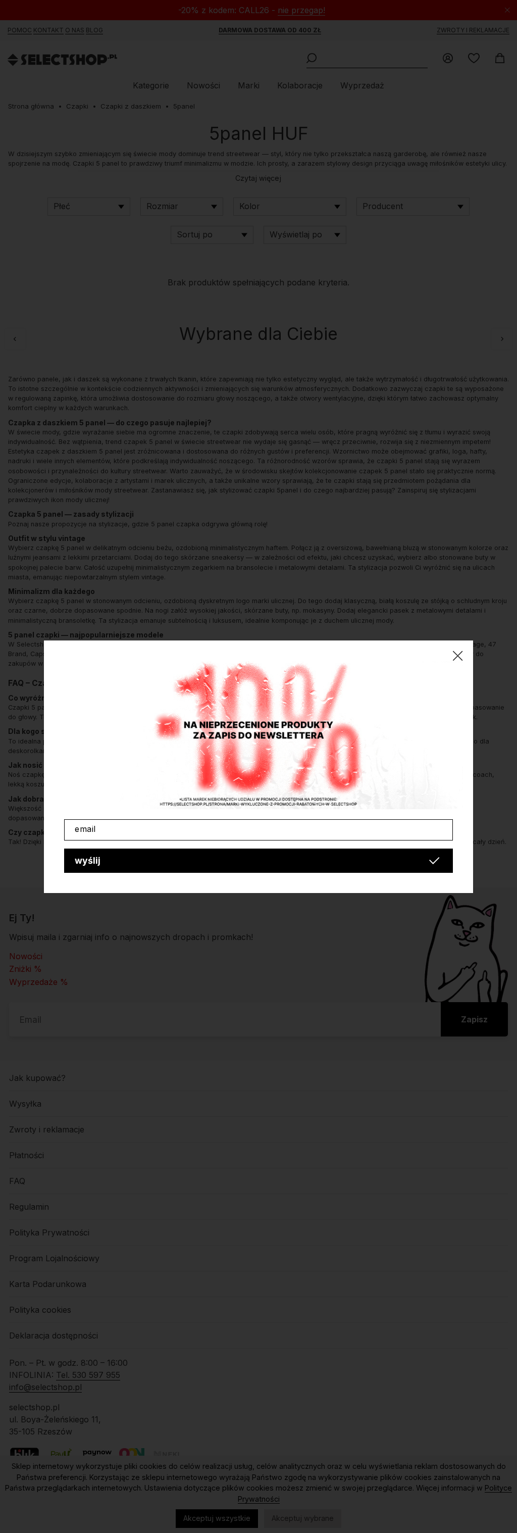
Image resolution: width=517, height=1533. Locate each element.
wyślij (87, 860)
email (85, 829)
